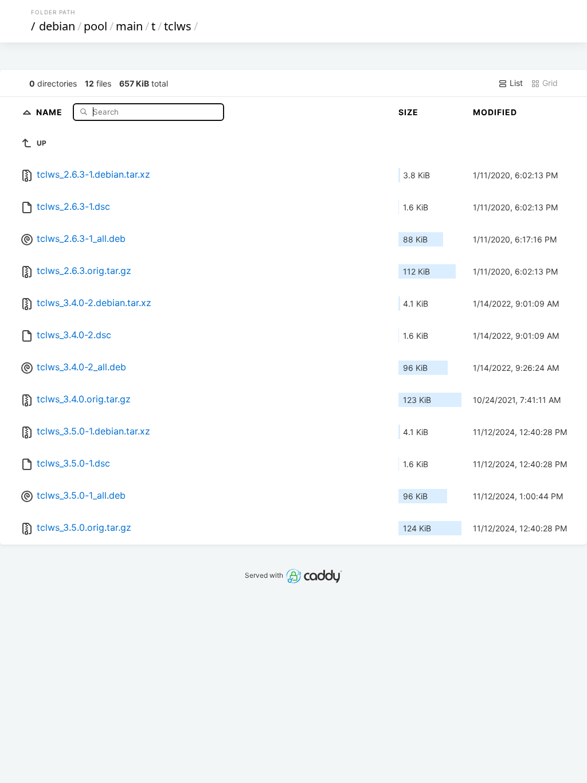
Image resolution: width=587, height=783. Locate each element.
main (129, 26)
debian (57, 26)
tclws (177, 26)
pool (95, 26)
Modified (495, 112)
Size (408, 112)
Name (50, 111)
